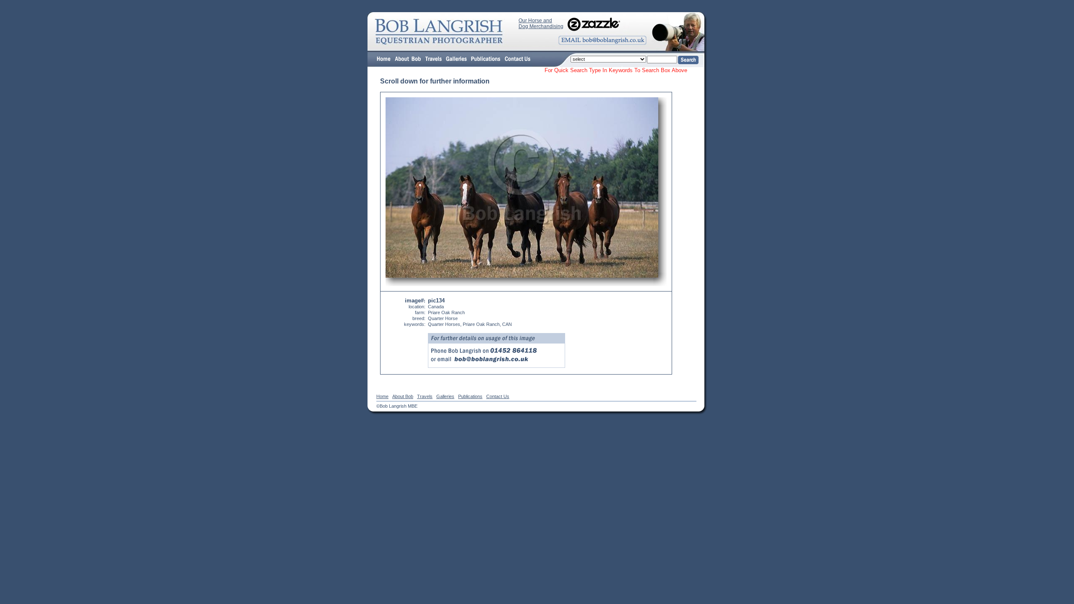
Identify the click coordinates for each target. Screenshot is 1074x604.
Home (382, 396)
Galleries (445, 396)
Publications (470, 396)
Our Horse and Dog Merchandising (541, 23)
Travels (425, 396)
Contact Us (497, 396)
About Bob (402, 396)
